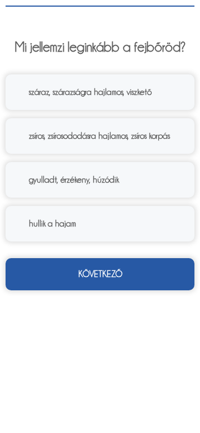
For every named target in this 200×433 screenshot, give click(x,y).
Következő (100, 274)
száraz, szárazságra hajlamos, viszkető (90, 92)
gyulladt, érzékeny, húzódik (74, 179)
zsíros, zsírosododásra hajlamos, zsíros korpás (99, 136)
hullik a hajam (52, 223)
